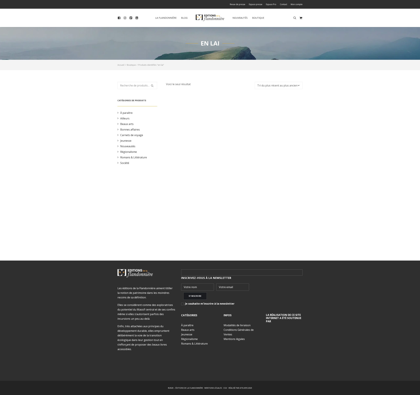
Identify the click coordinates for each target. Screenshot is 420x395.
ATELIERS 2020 (246, 388)
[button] (119, 18)
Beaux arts (127, 124)
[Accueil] (135, 273)
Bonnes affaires (130, 129)
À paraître (126, 113)
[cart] (300, 18)
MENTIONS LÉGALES (213, 388)
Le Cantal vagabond (234, 236)
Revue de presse (237, 4)
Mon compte (297, 4)
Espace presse (255, 4)
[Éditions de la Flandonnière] (210, 18)
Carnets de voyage (131, 135)
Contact (283, 4)
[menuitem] (238, 4)
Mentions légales (234, 339)
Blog (184, 17)
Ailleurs (124, 118)
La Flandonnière (166, 17)
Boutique (258, 17)
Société (124, 163)
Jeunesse (125, 140)
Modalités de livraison (237, 325)
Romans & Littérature (133, 157)
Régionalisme (128, 152)
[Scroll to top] (413, 388)
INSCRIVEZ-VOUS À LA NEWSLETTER (206, 278)
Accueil (120, 64)
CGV (225, 388)
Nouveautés (240, 17)
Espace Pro (271, 4)
